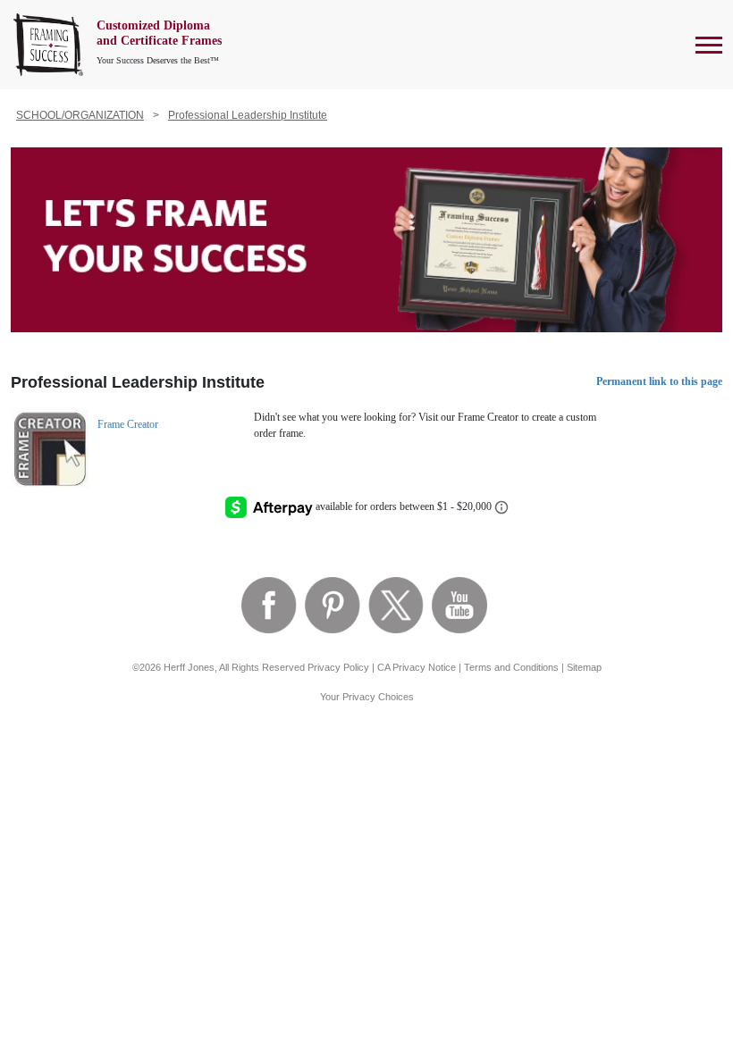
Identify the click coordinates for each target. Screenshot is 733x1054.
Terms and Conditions (511, 667)
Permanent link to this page (659, 381)
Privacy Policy (338, 667)
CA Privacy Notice (416, 667)
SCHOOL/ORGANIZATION (80, 115)
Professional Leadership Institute (247, 115)
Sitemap (584, 667)
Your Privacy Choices (367, 696)
